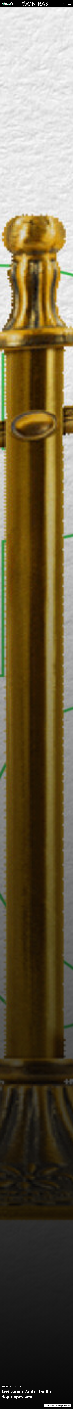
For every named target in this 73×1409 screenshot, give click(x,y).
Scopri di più (63, 1406)
